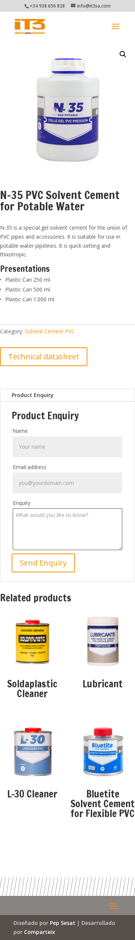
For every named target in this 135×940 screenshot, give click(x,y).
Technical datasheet (43, 356)
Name (20, 430)
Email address (29, 467)
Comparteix (39, 931)
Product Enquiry (33, 395)
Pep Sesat (62, 922)
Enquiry (21, 502)
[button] (123, 54)
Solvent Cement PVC (50, 331)
